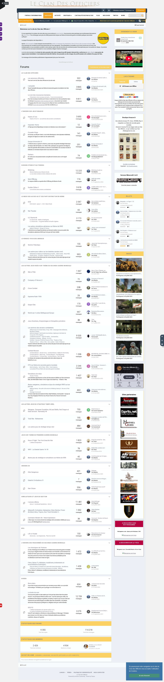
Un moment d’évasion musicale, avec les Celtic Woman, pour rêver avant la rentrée (131, 221)
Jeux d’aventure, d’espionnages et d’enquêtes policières (46, 321)
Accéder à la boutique (129, 164)
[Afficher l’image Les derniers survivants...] (129, 327)
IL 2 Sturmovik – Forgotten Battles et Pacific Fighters (44, 221)
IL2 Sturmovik (32, 218)
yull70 (95, 305)
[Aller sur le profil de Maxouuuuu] (88, 611)
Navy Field (67, 253)
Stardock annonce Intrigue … (99, 478)
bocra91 (95, 336)
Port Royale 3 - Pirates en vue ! (128, 230)
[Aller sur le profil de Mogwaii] (88, 502)
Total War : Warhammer (35, 419)
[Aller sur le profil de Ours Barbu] (88, 125)
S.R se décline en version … (98, 295)
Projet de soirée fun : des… (98, 439)
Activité (57, 15)
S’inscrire (141, 10)
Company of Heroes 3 (97, 278)
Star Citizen (32, 488)
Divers (24, 578)
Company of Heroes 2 (35, 280)
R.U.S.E (49, 338)
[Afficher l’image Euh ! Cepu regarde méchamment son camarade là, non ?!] (129, 348)
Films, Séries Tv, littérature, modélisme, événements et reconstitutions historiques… (46, 563)
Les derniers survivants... (123, 336)
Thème (69, 672)
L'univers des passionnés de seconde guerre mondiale (43, 543)
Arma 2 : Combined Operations (38, 504)
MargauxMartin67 (98, 156)
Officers (44, 338)
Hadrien (95, 211)
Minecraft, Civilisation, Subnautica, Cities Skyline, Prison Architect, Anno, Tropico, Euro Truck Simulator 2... (46, 511)
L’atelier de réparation (36, 442)
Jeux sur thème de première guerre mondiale (39, 435)
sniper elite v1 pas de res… (98, 303)
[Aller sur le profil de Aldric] (88, 584)
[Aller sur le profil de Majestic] (88, 519)
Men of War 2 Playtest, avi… (98, 270)
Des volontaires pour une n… (99, 116)
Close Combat (32, 288)
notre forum (26, 35)
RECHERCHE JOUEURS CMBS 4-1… (100, 353)
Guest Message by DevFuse (66, 62)
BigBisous (96, 419)
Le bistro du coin (33, 592)
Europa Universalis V (97, 144)
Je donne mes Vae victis (98, 583)
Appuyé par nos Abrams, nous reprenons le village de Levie (132, 273)
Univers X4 (25, 466)
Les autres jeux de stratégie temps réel (37, 404)
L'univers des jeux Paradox (32, 111)
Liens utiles (94, 209)
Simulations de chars (35, 374)
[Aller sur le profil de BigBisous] (88, 418)
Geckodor (94, 98)
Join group (129, 377)
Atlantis (95, 79)
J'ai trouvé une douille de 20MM (129, 240)
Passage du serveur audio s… (99, 77)
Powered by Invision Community (76, 676)
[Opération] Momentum (97, 311)
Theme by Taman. (90, 676)
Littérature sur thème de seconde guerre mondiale (43, 568)
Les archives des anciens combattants (50, 118)
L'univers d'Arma (33, 502)
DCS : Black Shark (47, 204)
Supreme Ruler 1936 (34, 296)
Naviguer (48, 15)
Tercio (95, 288)
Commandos (54, 336)
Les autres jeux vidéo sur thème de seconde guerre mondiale (46, 265)
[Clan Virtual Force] (129, 455)
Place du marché (50, 536)
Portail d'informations (33, 15)
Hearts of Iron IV (34, 118)
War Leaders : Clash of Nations (56, 342)
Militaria (60, 568)
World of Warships (34, 245)
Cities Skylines (95, 509)
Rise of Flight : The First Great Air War (40, 440)
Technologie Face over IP (98, 487)
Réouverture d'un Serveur (98, 533)
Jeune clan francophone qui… (99, 243)
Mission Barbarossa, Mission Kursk (39, 172)
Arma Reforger (95, 501)
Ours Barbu (96, 126)
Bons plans (31, 583)
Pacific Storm (33, 255)
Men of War (32, 272)
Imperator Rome (95, 124)
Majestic (95, 520)
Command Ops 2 (96, 425)
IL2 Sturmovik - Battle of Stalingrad (39, 219)
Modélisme (65, 566)
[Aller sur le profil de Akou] (88, 312)
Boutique (67, 15)
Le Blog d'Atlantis (125, 215)
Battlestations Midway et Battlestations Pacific (42, 253)
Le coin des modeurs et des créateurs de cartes (43, 174)
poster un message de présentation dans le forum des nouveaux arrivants (72, 43)
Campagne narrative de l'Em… (99, 417)
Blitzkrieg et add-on (96, 170)
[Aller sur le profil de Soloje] (88, 254)
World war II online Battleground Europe (41, 313)
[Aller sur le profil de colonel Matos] (88, 354)
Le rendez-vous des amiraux (32, 238)
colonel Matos (97, 355)
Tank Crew (94, 375)
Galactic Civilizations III (35, 480)
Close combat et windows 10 (99, 286)
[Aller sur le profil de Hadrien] (88, 210)
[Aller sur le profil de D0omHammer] (88, 534)
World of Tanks (34, 376)
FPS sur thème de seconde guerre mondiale (42, 365)
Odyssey (93, 470)
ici (42, 40)
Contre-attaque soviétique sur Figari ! (126, 315)
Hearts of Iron (32, 117)
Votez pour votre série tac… (98, 389)
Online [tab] (136, 81)
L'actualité (31, 86)
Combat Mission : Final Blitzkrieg (55, 354)
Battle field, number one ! (98, 448)
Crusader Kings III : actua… (98, 133)
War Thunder (32, 211)
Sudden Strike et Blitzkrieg (32, 165)
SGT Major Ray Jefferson (100, 272)
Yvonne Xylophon (98, 410)
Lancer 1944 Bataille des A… (99, 335)
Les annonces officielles (36, 78)
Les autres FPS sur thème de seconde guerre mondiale (45, 369)
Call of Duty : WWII (44, 367)
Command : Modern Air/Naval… (99, 518)
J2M (94, 567)
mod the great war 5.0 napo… (99, 456)
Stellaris (30, 155)
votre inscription (29, 43)
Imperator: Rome (33, 125)
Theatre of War (58, 340)
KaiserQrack (96, 427)
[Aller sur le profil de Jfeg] (88, 320)
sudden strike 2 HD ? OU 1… (99, 186)
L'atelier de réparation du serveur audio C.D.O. (42, 609)
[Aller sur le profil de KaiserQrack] (88, 426)
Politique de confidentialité (83, 672)
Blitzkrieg (31, 170)
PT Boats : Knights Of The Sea (46, 255)
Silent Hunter (59, 253)
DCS (29, 202)
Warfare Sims (46, 522)
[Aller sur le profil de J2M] (88, 566)
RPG (22, 528)
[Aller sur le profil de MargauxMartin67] (88, 156)
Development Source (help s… (99, 610)
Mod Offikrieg (32, 179)
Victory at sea (59, 255)
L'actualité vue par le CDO (84, 15)
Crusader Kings (33, 132)
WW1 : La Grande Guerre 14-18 (38, 449)
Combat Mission (33, 351)
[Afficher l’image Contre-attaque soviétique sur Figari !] (129, 306)
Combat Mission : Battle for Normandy (58, 352)
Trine (92, 319)
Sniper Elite (31, 305)
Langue (62, 672)
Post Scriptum (53, 367)
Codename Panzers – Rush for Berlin (40, 336)
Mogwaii (95, 503)
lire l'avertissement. (132, 166)
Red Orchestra (34, 367)
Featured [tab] (122, 81)
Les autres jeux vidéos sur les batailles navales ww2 (45, 251)
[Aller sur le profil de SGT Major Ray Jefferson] (88, 271)
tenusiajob (96, 117)
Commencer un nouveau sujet (100, 67)
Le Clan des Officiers (29, 73)
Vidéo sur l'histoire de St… (98, 596)
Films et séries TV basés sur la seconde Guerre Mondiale (45, 566)
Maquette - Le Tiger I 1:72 (127, 201)
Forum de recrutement (56, 97)
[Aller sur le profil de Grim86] (88, 366)
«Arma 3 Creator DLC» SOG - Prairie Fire (45, 20)
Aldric (95, 585)
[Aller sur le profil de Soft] (88, 179)
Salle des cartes (95, 178)
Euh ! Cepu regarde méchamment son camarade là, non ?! (132, 356)
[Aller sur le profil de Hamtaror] (88, 202)
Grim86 (95, 367)
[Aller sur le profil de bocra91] (88, 336)
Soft (94, 180)
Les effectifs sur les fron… (98, 551)
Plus (98, 15)
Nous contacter (99, 672)
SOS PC (30, 607)
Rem (94, 511)
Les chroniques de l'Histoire (37, 548)
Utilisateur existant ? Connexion (122, 10)
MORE (123, 15)
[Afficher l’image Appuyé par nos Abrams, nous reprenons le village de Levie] (129, 265)
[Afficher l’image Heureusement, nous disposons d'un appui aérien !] (129, 286)
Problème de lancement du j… (99, 155)
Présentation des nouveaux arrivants (39, 97)
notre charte (91, 52)
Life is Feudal (32, 534)
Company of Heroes (35, 338)
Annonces (32, 536)
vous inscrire (59, 33)
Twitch (115, 15)
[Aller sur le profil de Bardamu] (88, 187)
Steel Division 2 (95, 409)
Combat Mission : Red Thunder (56, 356)
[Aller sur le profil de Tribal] (88, 218)
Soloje (95, 255)
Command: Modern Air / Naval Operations (41, 518)
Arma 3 (50, 504)
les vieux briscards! (96, 217)
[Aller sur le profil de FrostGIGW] (86, 646)
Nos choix (106, 15)
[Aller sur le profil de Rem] (88, 510)
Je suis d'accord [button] (144, 675)
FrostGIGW (92, 646)
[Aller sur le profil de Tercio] (88, 287)
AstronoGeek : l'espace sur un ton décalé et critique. (131, 211)
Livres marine (95, 565)
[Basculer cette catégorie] (109, 73)
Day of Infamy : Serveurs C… (99, 365)
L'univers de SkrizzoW (126, 205)
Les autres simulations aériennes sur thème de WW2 (45, 226)
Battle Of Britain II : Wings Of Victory (39, 228)
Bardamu (95, 188)
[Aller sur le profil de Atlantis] (88, 78)
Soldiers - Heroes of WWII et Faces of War (41, 340)
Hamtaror (96, 203)
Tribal (95, 219)
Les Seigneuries (40, 536)
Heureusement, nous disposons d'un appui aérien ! (130, 294)
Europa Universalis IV (35, 142)
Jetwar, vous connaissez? (98, 227)
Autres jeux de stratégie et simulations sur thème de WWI (47, 458)
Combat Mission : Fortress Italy (38, 356)
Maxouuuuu (96, 612)
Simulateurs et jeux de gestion (34, 496)
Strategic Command (35, 392)
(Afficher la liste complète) (69, 655)
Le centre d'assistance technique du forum (41, 611)
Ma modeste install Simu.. (98, 201)
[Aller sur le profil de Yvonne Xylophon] (88, 410)
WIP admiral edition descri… (99, 253)
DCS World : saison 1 (35, 204)
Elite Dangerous (33, 472)
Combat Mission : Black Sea (37, 354)
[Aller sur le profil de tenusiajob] (88, 117)
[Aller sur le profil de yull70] (88, 304)
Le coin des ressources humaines (39, 95)
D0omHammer (97, 535)
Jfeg (94, 321)
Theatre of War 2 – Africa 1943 (38, 342)
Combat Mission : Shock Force (38, 352)
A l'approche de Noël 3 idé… (99, 86)
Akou (94, 313)
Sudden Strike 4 (33, 187)
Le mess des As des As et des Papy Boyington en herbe (42, 196)
